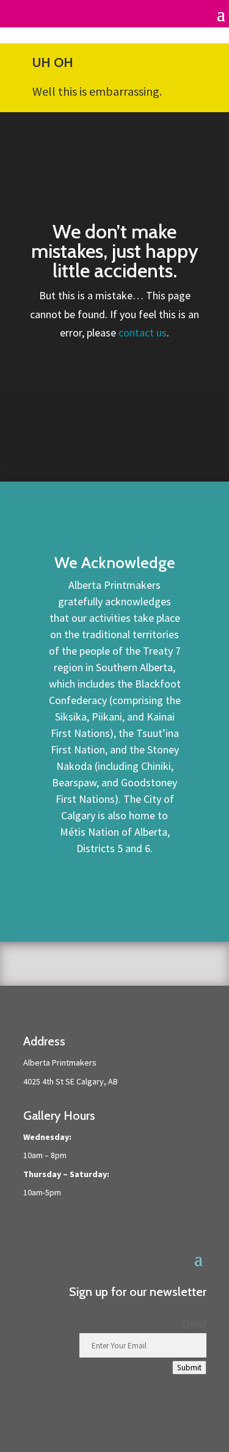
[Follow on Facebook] (172, 1422)
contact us (142, 333)
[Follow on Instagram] (196, 1422)
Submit (189, 1367)
